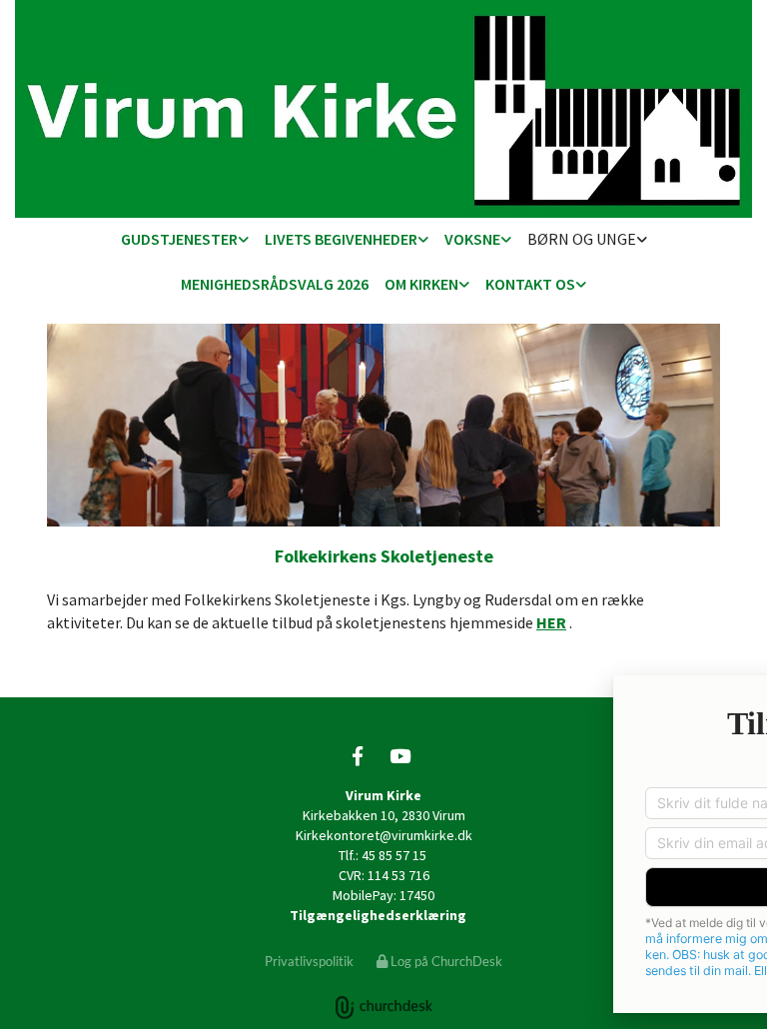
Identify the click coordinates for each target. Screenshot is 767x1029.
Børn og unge (581, 239)
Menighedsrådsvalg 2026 (275, 284)
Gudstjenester (179, 239)
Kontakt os (530, 284)
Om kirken (421, 284)
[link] (185, 240)
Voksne (472, 239)
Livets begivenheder (341, 239)
